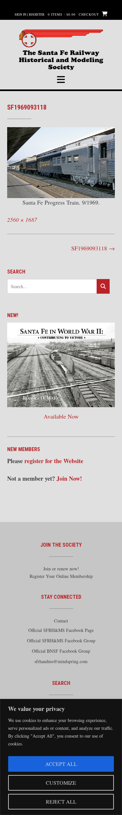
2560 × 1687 (22, 219)
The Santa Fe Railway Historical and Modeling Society (61, 55)
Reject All (61, 801)
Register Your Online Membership (61, 576)
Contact (61, 621)
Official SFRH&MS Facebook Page (61, 630)
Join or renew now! (61, 569)
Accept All (61, 763)
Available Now (61, 416)
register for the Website (53, 461)
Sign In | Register (30, 14)
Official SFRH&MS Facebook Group (61, 640)
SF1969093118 (93, 248)
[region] (61, 757)
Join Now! (69, 478)
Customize (61, 782)
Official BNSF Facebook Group (61, 651)
